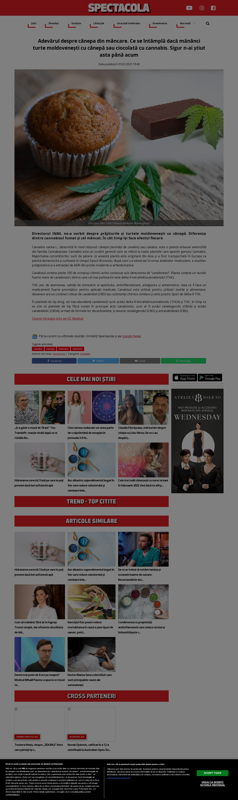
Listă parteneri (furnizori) (118, 778)
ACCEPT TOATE (213, 773)
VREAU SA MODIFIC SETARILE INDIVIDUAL (212, 783)
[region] (119, 779)
